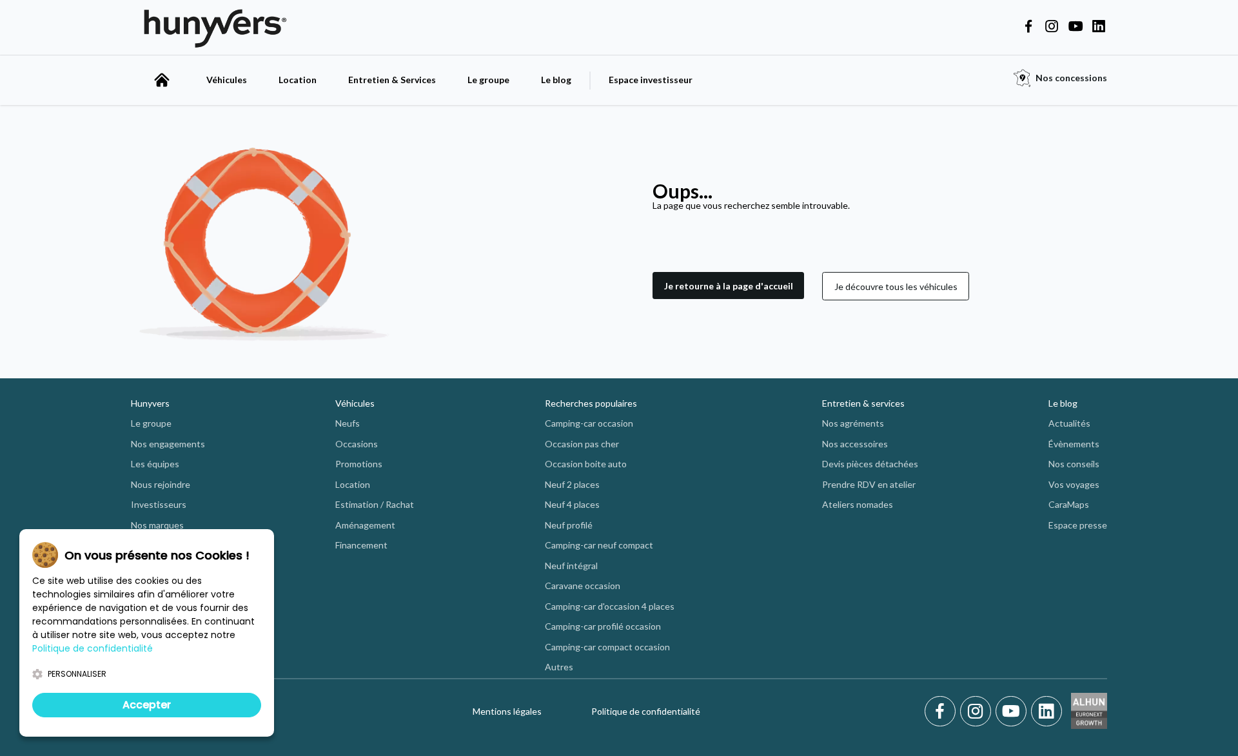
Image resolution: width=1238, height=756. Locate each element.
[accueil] (162, 80)
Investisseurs (158, 504)
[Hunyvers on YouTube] (1075, 27)
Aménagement (365, 524)
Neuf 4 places (572, 504)
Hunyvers (150, 403)
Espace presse (1077, 524)
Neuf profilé (569, 524)
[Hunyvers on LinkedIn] (1098, 27)
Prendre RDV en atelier (869, 484)
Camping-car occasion (589, 423)
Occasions (356, 443)
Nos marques (157, 524)
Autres (559, 666)
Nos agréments (853, 423)
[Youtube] (1013, 711)
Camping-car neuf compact (599, 544)
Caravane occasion (582, 585)
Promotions (358, 463)
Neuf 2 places (572, 484)
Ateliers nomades (857, 504)
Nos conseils (1073, 463)
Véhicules (226, 79)
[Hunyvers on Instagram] (1051, 27)
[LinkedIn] (1046, 711)
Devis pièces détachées (870, 463)
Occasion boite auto (586, 463)
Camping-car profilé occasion (603, 626)
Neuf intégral (571, 565)
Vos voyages (1073, 484)
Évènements (1073, 443)
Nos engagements (168, 443)
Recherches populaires (591, 403)
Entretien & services (863, 403)
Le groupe (488, 79)
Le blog (556, 79)
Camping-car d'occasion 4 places (609, 606)
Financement (361, 544)
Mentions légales (507, 711)
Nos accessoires (855, 443)
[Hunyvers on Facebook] (1028, 27)
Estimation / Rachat (374, 504)
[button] (728, 286)
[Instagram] (978, 711)
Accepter (147, 704)
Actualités (1069, 423)
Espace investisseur (651, 79)
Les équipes (155, 463)
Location (298, 79)
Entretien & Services (392, 79)
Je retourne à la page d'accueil (728, 285)
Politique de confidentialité (645, 711)
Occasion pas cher (582, 443)
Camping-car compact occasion (607, 646)
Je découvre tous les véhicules (896, 286)
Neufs (347, 423)
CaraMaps (1068, 504)
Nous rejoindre (160, 484)
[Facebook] (942, 711)
